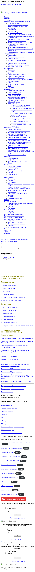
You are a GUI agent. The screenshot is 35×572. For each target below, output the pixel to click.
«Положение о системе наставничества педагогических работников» (21, 118)
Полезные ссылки (13, 81)
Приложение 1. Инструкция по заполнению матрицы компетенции (17, 442)
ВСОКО (6, 200)
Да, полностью (11, 508)
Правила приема (13, 58)
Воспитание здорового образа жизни (19, 137)
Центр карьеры (9, 177)
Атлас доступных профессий (17, 171)
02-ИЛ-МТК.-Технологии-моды (9, 414)
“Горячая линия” (13, 174)
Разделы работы (13, 158)
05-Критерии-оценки (6, 424)
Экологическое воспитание (16, 134)
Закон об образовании (14, 95)
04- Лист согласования (8, 316)
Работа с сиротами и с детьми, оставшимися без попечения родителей (20, 149)
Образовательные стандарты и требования (21, 52)
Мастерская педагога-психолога (17, 161)
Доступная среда (13, 168)
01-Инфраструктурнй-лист (9, 285)
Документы (11, 28)
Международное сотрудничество (18, 47)
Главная (6, 17)
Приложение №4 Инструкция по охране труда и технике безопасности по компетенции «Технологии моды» (17, 376)
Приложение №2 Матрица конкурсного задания (15, 369)
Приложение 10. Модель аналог (9, 469)
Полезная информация (15, 198)
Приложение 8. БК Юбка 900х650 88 (10, 460)
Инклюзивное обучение (15, 166)
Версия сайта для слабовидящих (15, 499)
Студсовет (11, 71)
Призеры (10, 206)
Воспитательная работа (11, 127)
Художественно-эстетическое (17, 132)
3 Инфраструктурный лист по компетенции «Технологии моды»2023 (14, 346)
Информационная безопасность (14, 216)
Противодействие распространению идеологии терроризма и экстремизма (19, 141)
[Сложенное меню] (1, 243)
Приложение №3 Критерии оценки (11, 372)
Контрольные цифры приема (17, 60)
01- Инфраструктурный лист (9, 307)
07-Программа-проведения (7, 430)
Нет (8, 511)
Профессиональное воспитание (17, 139)
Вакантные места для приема (17, 41)
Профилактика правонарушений (18, 135)
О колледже (7, 20)
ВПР (9, 86)
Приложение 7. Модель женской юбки (10, 456)
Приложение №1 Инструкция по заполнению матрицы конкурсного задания (15, 365)
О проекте (11, 221)
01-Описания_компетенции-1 (8, 411)
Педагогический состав (15, 33)
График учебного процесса (16, 90)
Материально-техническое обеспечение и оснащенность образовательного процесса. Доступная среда (21, 36)
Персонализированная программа (21, 113)
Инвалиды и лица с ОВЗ (15, 66)
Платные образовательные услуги (18, 39)
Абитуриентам (8, 54)
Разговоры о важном (10, 229)
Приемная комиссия (14, 62)
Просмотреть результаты (17, 518)
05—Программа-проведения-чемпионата (13, 297)
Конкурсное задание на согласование (12, 389)
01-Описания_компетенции (7, 473)
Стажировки (12, 182)
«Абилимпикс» (9, 209)
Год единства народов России (13, 217)
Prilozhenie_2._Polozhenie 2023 (10, 359)
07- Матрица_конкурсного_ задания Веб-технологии (17, 326)
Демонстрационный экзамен (16, 84)
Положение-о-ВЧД (6, 405)
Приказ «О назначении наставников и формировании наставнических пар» (22, 110)
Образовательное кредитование (14, 219)
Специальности (13, 55)
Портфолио (11, 87)
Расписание (11, 70)
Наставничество (13, 103)
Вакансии (11, 196)
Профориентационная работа (17, 155)
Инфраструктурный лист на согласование (13, 386)
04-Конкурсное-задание (7, 421)
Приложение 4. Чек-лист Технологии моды (11, 448)
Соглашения (11, 176)
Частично (9, 510)
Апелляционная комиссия (16, 57)
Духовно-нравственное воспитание (19, 131)
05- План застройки (7, 319)
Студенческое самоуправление (17, 143)
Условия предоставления (15, 222)
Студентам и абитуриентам (16, 224)
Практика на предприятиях (16, 76)
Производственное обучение (16, 74)
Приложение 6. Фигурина (7, 452)
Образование (12, 29)
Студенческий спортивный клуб (14, 214)
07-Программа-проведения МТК (9, 494)
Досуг (10, 73)
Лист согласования (7, 392)
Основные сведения (14, 23)
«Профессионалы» (10, 201)
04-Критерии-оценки (7, 294)
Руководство (12, 31)
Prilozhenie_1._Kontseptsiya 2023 (10, 356)
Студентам (7, 68)
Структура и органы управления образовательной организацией (18, 25)
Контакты (7, 233)
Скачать (5, 444)
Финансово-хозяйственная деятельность (20, 42)
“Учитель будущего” (14, 102)
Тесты (10, 163)
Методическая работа (14, 94)
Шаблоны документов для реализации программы (19, 122)
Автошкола (7, 230)
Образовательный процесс (16, 78)
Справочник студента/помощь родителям (20, 79)
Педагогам (7, 89)
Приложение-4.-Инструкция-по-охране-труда (12, 427)
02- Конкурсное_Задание (8, 310)
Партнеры (11, 172)
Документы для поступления (17, 63)
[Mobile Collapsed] (14, 54)
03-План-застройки (6, 291)
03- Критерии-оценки (7, 313)
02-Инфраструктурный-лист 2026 (9, 477)
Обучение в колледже (14, 92)
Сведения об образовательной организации (17, 21)
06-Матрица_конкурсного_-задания (12, 300)
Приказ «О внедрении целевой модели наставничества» (21, 105)
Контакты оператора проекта (17, 227)
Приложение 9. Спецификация (8, 465)
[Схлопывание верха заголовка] (1, 246)
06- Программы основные (9, 322)
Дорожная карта (16, 115)
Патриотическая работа (15, 129)
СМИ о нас (7, 232)
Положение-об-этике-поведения (9, 408)
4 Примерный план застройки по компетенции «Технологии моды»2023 (15, 351)
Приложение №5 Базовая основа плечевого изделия (16, 381)
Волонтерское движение (15, 145)
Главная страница (9, 257)
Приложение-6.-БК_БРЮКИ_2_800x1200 (11, 433)
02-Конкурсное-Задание (8, 288)
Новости (7, 18)
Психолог (7, 156)
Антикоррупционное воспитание (18, 147)
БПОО (6, 164)
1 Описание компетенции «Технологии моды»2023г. (17, 338)
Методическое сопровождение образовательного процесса (17, 97)
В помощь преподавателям (16, 100)
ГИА (9, 82)
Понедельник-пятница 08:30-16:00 (11, 4)
